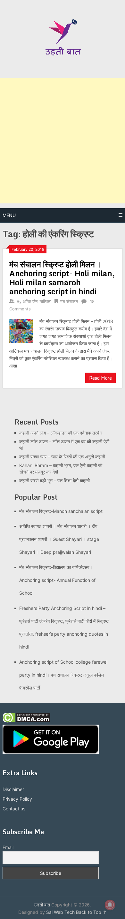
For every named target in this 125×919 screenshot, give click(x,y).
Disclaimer (13, 789)
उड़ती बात (42, 904)
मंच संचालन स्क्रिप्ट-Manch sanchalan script (61, 511)
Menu (9, 215)
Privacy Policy (17, 799)
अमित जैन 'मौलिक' (37, 301)
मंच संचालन (69, 301)
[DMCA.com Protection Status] (26, 721)
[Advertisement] (62, 140)
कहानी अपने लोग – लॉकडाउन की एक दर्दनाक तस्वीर (60, 432)
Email (8, 847)
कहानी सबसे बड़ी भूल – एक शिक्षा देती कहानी (54, 480)
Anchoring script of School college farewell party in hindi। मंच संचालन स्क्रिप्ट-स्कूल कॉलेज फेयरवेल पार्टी (63, 674)
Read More (100, 378)
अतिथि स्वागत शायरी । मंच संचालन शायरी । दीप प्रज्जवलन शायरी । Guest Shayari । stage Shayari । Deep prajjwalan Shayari (59, 539)
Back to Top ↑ (91, 912)
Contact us (14, 808)
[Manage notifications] (110, 905)
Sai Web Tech (60, 912)
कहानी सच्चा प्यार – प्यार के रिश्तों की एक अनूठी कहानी (62, 456)
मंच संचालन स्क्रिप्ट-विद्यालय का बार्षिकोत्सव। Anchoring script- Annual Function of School (57, 580)
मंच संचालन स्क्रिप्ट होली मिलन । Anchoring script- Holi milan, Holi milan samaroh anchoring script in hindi (62, 278)
